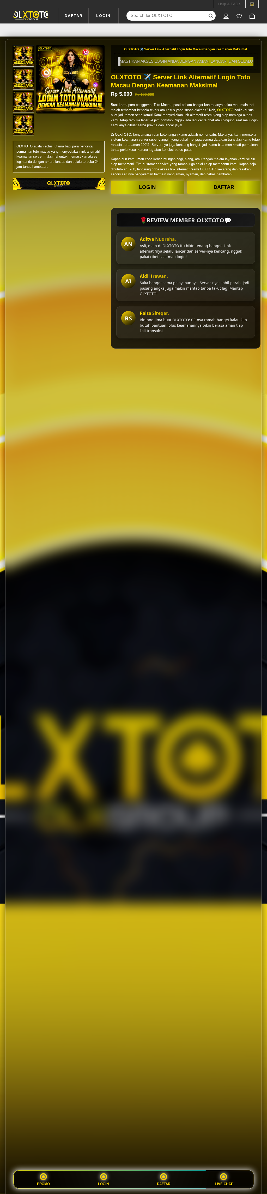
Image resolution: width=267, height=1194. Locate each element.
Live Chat (224, 1184)
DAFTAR (74, 16)
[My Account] (226, 15)
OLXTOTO (225, 110)
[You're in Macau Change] (252, 4)
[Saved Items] (239, 15)
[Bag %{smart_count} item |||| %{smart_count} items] (252, 15)
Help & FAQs (229, 4)
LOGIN (103, 16)
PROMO (43, 1184)
